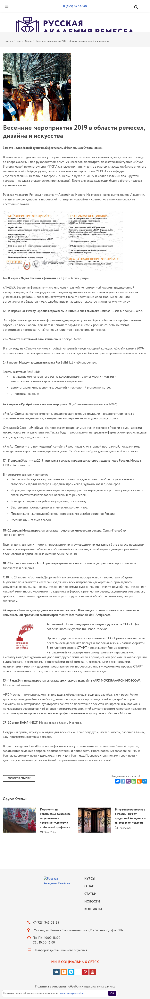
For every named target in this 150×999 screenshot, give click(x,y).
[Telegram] (123, 781)
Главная (9, 41)
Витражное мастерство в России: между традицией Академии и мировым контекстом (130, 816)
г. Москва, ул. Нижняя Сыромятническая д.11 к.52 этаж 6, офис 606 (77, 930)
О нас (89, 886)
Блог (19, 41)
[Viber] (128, 781)
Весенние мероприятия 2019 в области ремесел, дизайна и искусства (73, 41)
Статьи (28, 41)
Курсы (89, 879)
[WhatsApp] (133, 781)
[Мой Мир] (144, 781)
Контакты (92, 909)
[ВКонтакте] (117, 781)
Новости (92, 901)
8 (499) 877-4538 (75, 6)
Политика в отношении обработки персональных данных (75, 986)
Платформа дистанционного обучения (60, 950)
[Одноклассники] (139, 781)
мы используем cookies (72, 993)
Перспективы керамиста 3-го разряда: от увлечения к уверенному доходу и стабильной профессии (55, 818)
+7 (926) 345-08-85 (45, 922)
